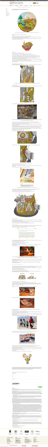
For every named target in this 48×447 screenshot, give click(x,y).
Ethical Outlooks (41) (7, 15)
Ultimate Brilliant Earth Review (26, 242)
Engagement (11, 5)
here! (31, 332)
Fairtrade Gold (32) (7, 14)
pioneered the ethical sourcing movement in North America (34, 367)
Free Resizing (8, 440)
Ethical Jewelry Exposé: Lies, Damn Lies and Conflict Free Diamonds (35, 368)
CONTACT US (8, 443)
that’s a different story (18, 262)
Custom (31, 5)
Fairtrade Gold (35, 439)
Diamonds (26, 5)
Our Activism (35, 440)
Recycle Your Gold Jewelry (18, 442)
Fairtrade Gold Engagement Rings (28, 441)
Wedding (17, 5)
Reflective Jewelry (18, 367)
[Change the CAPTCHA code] (19, 383)
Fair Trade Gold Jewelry (27, 440)
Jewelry (21, 5)
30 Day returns (8, 439)
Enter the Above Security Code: (14, 384)
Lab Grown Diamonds (27, 442)
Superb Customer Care (9, 441)
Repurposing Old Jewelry (27, 439)
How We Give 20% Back (36, 441)
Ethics (34, 5)
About (38, 5)
